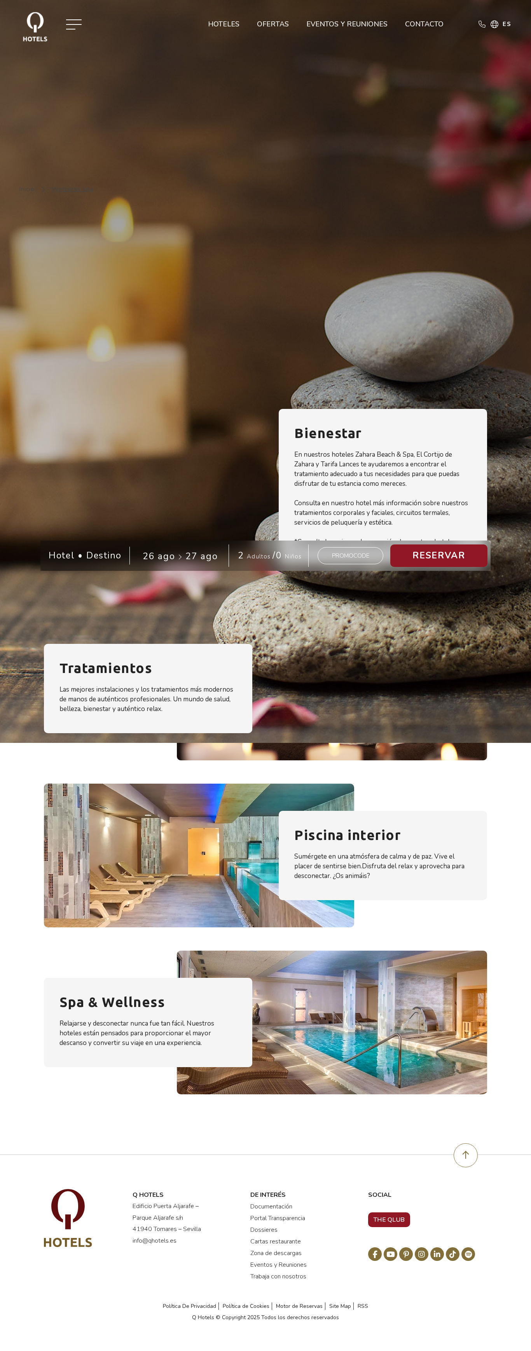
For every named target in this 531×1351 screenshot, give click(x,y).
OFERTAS (272, 24)
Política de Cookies (246, 1306)
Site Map (340, 1306)
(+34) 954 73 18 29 (481, 45)
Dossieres (264, 1230)
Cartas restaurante (275, 1241)
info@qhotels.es (154, 1240)
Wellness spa (73, 189)
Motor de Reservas (299, 1306)
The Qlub (389, 1219)
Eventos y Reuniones (278, 1265)
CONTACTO (423, 24)
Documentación (271, 1206)
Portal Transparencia (277, 1218)
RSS (363, 1306)
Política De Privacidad (189, 1306)
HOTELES (222, 24)
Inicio (27, 189)
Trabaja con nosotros (278, 1276)
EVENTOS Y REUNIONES (346, 24)
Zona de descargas (276, 1253)
